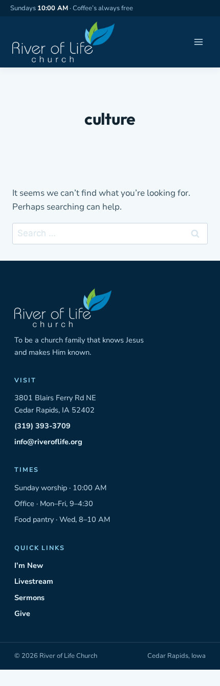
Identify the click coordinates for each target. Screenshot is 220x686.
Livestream (33, 581)
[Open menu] (198, 42)
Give (22, 613)
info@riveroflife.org (48, 442)
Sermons (29, 597)
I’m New (28, 565)
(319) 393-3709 (42, 426)
